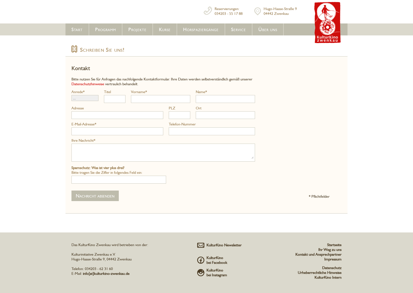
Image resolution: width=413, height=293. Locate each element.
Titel (107, 92)
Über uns (267, 29)
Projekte (137, 29)
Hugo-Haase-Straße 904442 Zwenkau (280, 11)
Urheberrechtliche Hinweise (320, 272)
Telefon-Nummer (182, 124)
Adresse (77, 108)
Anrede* (78, 92)
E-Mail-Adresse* (83, 124)
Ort (198, 108)
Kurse (165, 29)
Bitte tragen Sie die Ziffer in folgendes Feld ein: (106, 170)
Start (77, 29)
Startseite (334, 244)
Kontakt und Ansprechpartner (318, 254)
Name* (201, 92)
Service (238, 29)
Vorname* (139, 92)
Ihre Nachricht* (83, 140)
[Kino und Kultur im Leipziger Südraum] (328, 42)
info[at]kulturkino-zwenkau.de (106, 273)
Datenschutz (332, 267)
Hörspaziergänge (201, 29)
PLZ (172, 108)
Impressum (333, 259)
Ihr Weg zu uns (330, 249)
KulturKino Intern (328, 277)
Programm (105, 29)
